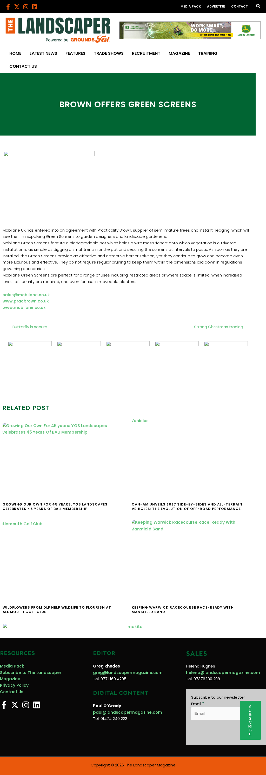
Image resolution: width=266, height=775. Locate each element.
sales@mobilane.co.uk (26, 295)
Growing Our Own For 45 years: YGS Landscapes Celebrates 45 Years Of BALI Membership (55, 506)
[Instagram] (26, 7)
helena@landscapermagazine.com (223, 672)
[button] (258, 6)
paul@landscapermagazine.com (127, 712)
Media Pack (12, 666)
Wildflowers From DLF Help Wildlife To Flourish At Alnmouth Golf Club (57, 609)
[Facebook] (8, 7)
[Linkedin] (34, 7)
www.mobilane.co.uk (24, 307)
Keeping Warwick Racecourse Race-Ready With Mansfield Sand (183, 609)
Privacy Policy (14, 685)
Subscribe (250, 720)
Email (197, 703)
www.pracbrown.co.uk (26, 301)
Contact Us (11, 692)
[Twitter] (17, 7)
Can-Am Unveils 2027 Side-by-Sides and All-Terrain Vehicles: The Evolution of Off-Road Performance (187, 506)
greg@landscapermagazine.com (128, 672)
